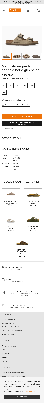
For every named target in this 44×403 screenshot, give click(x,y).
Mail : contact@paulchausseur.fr (13, 373)
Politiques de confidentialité (12, 331)
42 (11, 86)
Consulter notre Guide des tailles (17, 105)
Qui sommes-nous (8, 319)
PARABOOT (6, 357)
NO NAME (5, 353)
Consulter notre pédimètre (14, 100)
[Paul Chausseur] (14, 10)
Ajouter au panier (22, 116)
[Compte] (28, 10)
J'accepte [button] (22, 397)
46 (4, 92)
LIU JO (4, 361)
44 (25, 86)
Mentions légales (8, 323)
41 (4, 86)
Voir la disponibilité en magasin (22, 123)
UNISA (4, 350)
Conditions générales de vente (13, 327)
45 (32, 86)
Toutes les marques (9, 346)
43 (18, 86)
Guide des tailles (8, 334)
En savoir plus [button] (30, 391)
